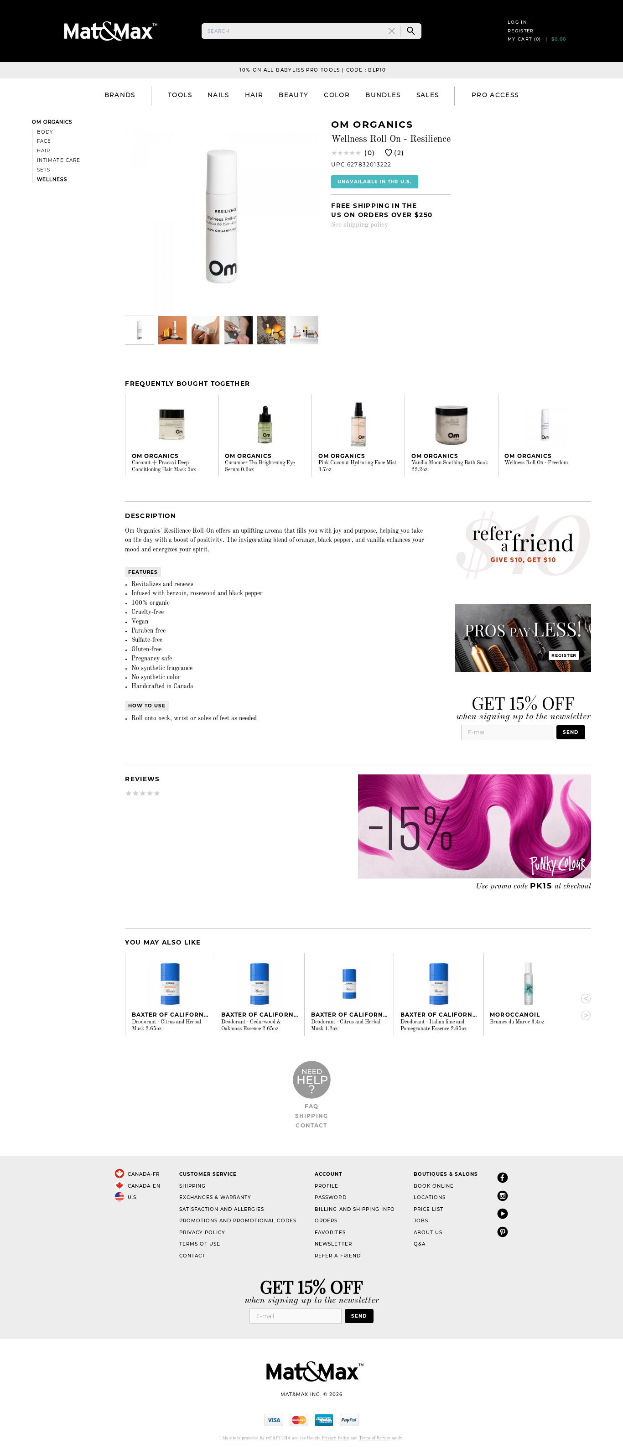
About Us (428, 1233)
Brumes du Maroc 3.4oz (517, 1022)
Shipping (311, 1115)
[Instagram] (503, 1196)
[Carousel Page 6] (304, 330)
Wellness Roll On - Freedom (536, 463)
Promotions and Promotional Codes (237, 1221)
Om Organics (52, 122)
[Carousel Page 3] (205, 330)
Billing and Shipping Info (355, 1209)
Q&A (420, 1244)
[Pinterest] (503, 1232)
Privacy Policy (202, 1233)
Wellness (52, 179)
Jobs (421, 1221)
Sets (43, 170)
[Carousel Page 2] (172, 330)
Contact (311, 1125)
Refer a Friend (337, 1256)
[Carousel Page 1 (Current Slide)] (139, 330)
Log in (517, 22)
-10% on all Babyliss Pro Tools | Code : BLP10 (311, 70)
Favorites (330, 1233)
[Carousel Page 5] (271, 330)
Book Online (434, 1186)
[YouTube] (503, 1213)
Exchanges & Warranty (215, 1197)
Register (521, 30)
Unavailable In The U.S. (374, 182)
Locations (430, 1197)
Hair (43, 151)
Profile (326, 1186)
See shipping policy (359, 224)
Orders (326, 1221)
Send (570, 732)
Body (45, 132)
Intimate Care (58, 160)
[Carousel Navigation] (582, 1006)
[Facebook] (503, 1177)
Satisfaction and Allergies (222, 1209)
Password (330, 1197)
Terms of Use (199, 1244)
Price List (428, 1209)
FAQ (312, 1106)
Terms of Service (374, 1438)
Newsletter (333, 1244)
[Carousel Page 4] (238, 330)
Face (44, 141)
